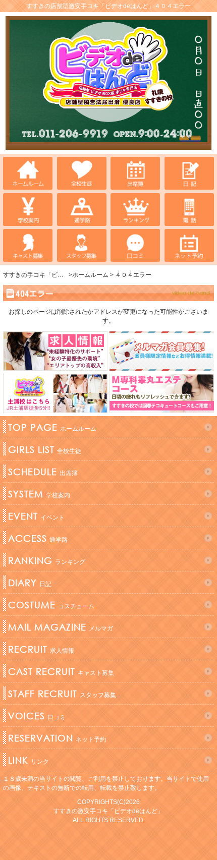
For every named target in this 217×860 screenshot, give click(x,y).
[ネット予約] (189, 245)
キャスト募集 (61, 671)
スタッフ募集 (62, 693)
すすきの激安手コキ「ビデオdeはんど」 (108, 811)
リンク (28, 760)
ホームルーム (52, 427)
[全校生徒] (81, 173)
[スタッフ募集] (81, 245)
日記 (29, 582)
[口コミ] (135, 245)
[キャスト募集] (27, 245)
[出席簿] (135, 173)
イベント (36, 516)
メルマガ (60, 627)
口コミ (37, 715)
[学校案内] (27, 209)
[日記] (189, 173)
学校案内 (39, 493)
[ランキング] (135, 209)
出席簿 (43, 471)
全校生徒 (44, 449)
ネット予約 (57, 737)
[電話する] (189, 209)
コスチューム (51, 604)
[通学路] (81, 209)
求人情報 (41, 649)
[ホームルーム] (27, 173)
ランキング (46, 560)
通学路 (38, 538)
